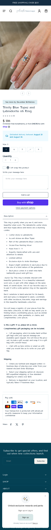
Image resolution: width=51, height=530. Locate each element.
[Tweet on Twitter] (17, 424)
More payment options (25, 208)
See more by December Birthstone (20, 102)
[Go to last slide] (22, 93)
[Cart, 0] (45, 11)
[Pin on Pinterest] (23, 424)
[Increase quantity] (15, 160)
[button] (4, 11)
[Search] (11, 11)
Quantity (7, 156)
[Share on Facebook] (11, 424)
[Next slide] (28, 93)
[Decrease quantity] (5, 160)
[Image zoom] (25, 55)
